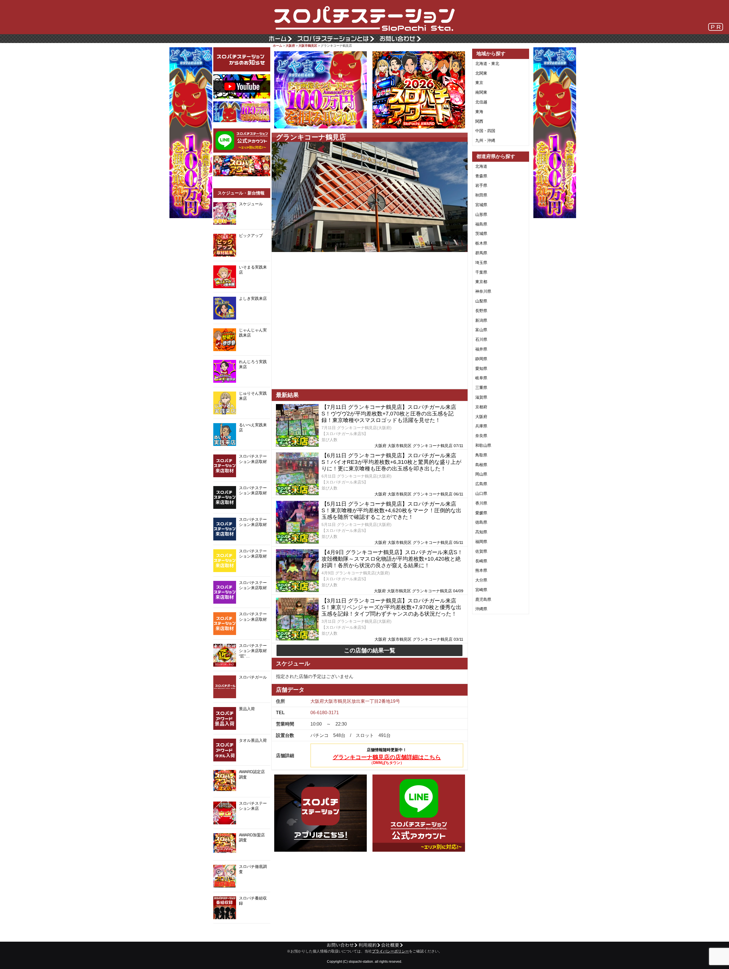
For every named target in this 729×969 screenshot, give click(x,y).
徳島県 (481, 522)
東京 (479, 82)
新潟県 (481, 320)
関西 (479, 121)
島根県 (481, 464)
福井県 (481, 349)
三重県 (481, 387)
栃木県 (481, 243)
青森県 (481, 176)
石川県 (481, 339)
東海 (479, 111)
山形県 (481, 214)
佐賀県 (481, 551)
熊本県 (481, 570)
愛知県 (481, 368)
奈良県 (481, 435)
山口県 (481, 493)
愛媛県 (481, 513)
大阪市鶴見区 (307, 45)
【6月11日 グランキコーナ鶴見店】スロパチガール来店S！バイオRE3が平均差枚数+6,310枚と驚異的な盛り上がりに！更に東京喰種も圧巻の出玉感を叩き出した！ (391, 462)
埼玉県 (481, 262)
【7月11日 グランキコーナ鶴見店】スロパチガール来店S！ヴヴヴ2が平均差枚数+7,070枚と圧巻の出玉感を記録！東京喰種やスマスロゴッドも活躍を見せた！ (389, 413)
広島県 (481, 484)
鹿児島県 (483, 599)
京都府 (481, 407)
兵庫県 (481, 426)
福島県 (481, 224)
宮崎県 (481, 589)
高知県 (481, 532)
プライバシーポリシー (390, 951)
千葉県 (481, 272)
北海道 (481, 166)
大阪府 (290, 45)
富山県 (481, 329)
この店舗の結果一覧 (369, 650)
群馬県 (481, 253)
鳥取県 (481, 455)
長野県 (481, 310)
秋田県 (481, 195)
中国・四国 (485, 130)
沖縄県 (481, 609)
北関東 (481, 73)
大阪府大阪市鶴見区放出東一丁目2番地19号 (355, 701)
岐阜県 (481, 378)
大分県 (481, 580)
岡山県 (481, 474)
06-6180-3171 (324, 712)
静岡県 (481, 359)
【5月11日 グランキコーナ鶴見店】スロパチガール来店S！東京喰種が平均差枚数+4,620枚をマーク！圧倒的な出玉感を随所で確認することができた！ (391, 510)
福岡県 (481, 541)
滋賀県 (481, 397)
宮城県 (481, 204)
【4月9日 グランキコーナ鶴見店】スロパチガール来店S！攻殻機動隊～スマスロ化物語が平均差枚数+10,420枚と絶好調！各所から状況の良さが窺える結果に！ (392, 558)
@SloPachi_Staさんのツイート (242, 932)
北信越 (481, 102)
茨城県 (481, 233)
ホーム (277, 45)
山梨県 (481, 301)
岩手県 (481, 185)
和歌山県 (483, 445)
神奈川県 (483, 291)
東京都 (481, 281)
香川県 (481, 503)
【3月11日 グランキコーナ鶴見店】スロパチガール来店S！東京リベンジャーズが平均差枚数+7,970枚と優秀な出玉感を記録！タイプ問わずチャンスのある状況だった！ (391, 607)
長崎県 (481, 561)
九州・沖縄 (485, 140)
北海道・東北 (487, 63)
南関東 (481, 92)
